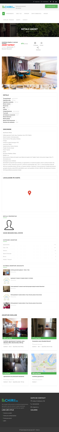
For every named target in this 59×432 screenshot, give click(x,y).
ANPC (4, 420)
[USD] (53, 1)
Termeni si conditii (7, 413)
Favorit (41, 45)
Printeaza (35, 45)
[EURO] (50, 1)
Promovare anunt (7, 418)
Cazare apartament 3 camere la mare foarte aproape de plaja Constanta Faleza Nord (27, 286)
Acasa (27, 31)
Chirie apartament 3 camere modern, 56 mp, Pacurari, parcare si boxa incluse (26, 294)
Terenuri (26, 13)
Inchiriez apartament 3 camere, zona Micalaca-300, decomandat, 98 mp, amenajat (13, 342)
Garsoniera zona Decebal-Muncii (41, 341)
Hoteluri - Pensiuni (8, 19)
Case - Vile (19, 13)
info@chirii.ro (35, 407)
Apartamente (10, 13)
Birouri (46, 13)
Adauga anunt (51, 6)
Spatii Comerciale (36, 13)
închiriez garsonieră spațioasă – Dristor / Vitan (20, 269)
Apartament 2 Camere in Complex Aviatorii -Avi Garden (22, 278)
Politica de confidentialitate (9, 415)
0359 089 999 (35, 404)
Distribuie (38, 49)
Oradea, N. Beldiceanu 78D (38, 401)
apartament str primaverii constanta (13, 376)
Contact (25, 19)
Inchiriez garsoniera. (38, 376)
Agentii (18, 19)
